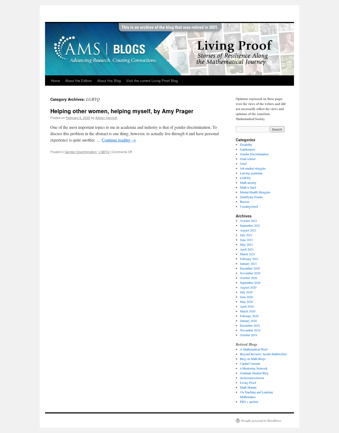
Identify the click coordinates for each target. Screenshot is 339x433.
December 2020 (250, 268)
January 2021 (248, 263)
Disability (246, 144)
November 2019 (250, 330)
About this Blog (109, 80)
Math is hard (248, 187)
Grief (243, 163)
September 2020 (250, 282)
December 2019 (250, 325)
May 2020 (246, 301)
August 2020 (248, 287)
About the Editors (78, 80)
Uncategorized (249, 206)
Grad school (247, 159)
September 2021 (250, 225)
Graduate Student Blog (254, 373)
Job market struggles (253, 168)
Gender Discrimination (81, 151)
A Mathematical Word (253, 349)
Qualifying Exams (251, 197)
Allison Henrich (106, 117)
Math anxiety (248, 182)
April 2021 (247, 249)
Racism (244, 201)
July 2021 (246, 235)
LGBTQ (104, 151)
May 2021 (246, 244)
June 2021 (246, 240)
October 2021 (248, 220)
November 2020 (250, 273)
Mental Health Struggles (255, 192)
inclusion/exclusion (252, 378)
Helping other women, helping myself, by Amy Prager (121, 111)
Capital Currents (250, 363)
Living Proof (248, 382)
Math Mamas (248, 387)
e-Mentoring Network (253, 368)
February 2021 (249, 259)
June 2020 (246, 297)
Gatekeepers (247, 149)
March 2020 (247, 311)
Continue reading (119, 140)
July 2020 (246, 292)
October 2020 (248, 278)
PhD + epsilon (249, 401)
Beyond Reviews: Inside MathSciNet (263, 354)
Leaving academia (251, 173)
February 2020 (249, 316)
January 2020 (248, 320)
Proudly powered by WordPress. (261, 420)
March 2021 (247, 254)
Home (55, 80)
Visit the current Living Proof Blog (152, 80)
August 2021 (248, 230)
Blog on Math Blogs (253, 359)
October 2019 (248, 335)
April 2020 (247, 306)
